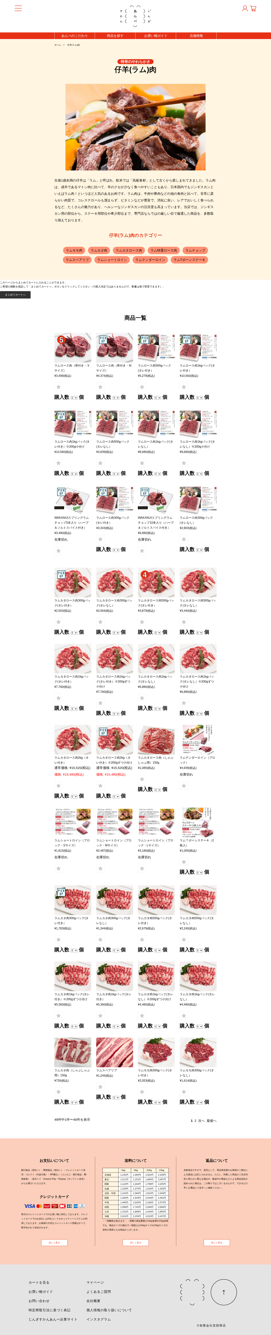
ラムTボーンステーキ (189, 260)
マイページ (95, 1282)
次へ (201, 1121)
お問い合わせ (39, 1301)
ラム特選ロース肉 (163, 250)
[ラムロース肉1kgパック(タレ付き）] (198, 347)
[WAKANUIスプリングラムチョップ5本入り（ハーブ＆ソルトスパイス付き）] (72, 500)
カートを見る (39, 1282)
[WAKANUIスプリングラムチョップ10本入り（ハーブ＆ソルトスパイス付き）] (156, 500)
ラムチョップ (195, 250)
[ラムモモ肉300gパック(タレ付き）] (156, 1052)
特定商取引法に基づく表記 (50, 1310)
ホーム (57, 45)
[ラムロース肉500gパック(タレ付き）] (156, 347)
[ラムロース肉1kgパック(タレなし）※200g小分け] (198, 424)
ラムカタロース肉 (129, 250)
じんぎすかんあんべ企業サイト (53, 1319)
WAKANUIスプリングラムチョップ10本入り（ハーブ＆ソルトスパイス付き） (156, 522)
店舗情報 (196, 36)
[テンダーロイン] (198, 740)
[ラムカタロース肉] (72, 582)
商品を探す (115, 36)
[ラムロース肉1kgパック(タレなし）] (156, 424)
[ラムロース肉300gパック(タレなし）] (198, 500)
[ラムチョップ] (72, 347)
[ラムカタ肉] (72, 900)
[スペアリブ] (114, 1052)
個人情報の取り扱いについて (109, 1310)
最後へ (212, 1121)
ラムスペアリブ (77, 260)
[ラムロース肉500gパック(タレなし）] (114, 424)
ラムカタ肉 (99, 250)
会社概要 (93, 1301)
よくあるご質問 (98, 1292)
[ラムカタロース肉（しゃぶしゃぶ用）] (156, 740)
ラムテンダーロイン (150, 260)
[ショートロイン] (72, 822)
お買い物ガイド (155, 36)
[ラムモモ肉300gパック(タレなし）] (198, 1052)
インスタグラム (98, 1319)
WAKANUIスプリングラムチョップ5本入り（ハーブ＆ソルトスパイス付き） (71, 522)
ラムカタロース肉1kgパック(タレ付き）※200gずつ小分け (113, 681)
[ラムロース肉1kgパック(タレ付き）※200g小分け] (72, 424)
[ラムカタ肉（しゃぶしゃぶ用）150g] (72, 1052)
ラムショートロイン (112, 260)
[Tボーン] (198, 822)
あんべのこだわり (74, 36)
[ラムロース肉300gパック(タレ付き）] (114, 500)
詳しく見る (54, 1242)
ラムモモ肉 (74, 250)
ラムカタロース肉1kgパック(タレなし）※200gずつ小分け (197, 681)
